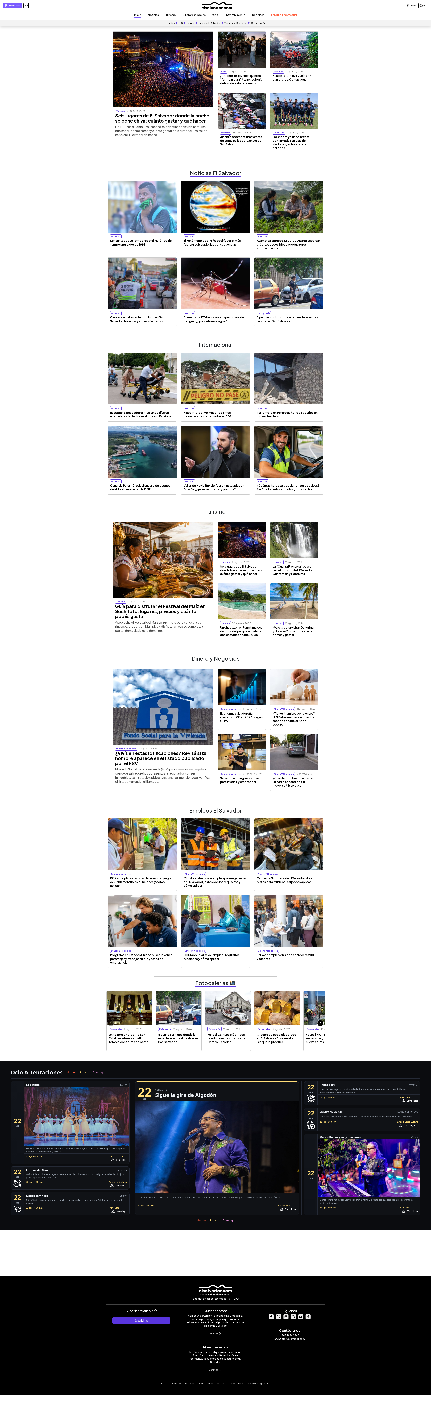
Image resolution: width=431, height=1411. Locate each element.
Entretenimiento (235, 14)
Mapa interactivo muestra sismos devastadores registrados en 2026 (209, 414)
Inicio (137, 14)
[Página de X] (278, 1318)
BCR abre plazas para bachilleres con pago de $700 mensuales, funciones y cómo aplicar (140, 881)
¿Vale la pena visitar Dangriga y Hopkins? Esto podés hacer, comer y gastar (293, 631)
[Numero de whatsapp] (293, 1318)
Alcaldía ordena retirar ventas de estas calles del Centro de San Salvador (241, 140)
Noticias (153, 14)
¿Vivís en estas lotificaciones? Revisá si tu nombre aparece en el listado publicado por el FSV (160, 758)
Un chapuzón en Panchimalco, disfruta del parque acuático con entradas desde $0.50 (241, 631)
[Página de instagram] (286, 1318)
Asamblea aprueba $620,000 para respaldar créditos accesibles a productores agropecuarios (288, 244)
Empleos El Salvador (209, 23)
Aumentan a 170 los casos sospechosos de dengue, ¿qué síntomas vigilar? (214, 319)
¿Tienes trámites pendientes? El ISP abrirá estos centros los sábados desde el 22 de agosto (294, 718)
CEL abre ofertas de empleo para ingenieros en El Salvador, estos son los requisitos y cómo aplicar (215, 881)
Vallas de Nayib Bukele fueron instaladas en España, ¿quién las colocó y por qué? (214, 487)
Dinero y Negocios (257, 1383)
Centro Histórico (259, 23)
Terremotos (169, 23)
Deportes (258, 14)
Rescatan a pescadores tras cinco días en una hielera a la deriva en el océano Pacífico (140, 414)
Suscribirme (141, 1320)
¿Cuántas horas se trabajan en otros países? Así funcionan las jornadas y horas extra (288, 487)
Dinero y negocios (194, 14)
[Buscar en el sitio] (26, 5)
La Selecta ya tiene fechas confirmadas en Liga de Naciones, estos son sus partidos (291, 142)
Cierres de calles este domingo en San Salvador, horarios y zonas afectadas (137, 319)
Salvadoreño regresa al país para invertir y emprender (239, 780)
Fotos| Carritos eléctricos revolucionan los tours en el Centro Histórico (226, 1038)
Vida (215, 14)
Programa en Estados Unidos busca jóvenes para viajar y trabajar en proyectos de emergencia (141, 958)
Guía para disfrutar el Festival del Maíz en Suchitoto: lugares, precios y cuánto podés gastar (160, 611)
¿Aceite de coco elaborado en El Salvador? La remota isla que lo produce (276, 1038)
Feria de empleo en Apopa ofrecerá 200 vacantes (285, 957)
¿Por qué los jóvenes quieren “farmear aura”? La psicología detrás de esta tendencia (241, 79)
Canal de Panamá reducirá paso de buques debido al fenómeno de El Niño (140, 487)
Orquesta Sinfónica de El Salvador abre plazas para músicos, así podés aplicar (284, 880)
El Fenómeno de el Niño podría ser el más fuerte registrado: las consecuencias (212, 242)
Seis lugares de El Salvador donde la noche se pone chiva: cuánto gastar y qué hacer (162, 118)
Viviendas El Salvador (235, 23)
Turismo (170, 14)
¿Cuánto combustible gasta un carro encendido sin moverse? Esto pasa (293, 781)
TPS (181, 23)
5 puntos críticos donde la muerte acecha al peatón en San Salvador (288, 319)
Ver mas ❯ (215, 1333)
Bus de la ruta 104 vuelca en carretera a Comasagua (292, 77)
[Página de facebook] (271, 1318)
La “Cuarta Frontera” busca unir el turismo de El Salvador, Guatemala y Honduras (293, 570)
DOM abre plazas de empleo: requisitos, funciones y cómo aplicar (212, 957)
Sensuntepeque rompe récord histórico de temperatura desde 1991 (141, 242)
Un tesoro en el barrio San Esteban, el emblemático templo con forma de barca (128, 1038)
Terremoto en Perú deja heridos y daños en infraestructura (287, 414)
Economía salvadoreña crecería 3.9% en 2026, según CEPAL (241, 717)
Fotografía (264, 313)
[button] (320, 1023)
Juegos (190, 23)
